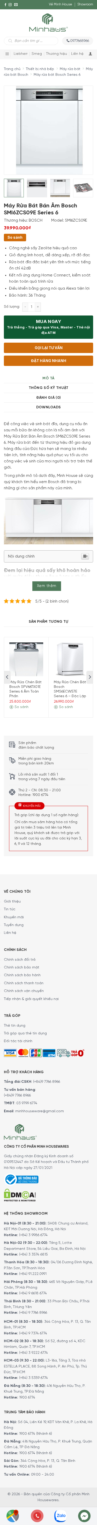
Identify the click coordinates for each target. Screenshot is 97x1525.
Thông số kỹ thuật (49, 388)
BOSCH (35, 221)
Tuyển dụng (14, 925)
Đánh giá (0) (48, 398)
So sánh (15, 237)
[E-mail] (16, 4)
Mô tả (48, 378)
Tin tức (9, 909)
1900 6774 (27, 1398)
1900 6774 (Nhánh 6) (35, 1434)
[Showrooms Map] (12, 1516)
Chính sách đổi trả (19, 960)
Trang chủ (12, 69)
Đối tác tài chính (18, 1041)
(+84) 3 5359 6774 (33, 1378)
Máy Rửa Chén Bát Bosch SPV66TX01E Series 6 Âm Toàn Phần (25, 689)
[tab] (48, 378)
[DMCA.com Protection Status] (20, 1194)
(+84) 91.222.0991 (33, 1274)
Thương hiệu (56, 54)
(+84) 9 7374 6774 (32, 1333)
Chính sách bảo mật (21, 968)
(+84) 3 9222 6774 (33, 1353)
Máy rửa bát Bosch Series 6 (57, 75)
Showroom (85, 4)
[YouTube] (5, 14)
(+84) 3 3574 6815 (33, 1255)
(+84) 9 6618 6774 (33, 1293)
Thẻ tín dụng (14, 1026)
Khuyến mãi (14, 917)
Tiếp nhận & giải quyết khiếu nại (31, 999)
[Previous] (12, 126)
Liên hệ (77, 54)
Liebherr (20, 54)
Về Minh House (60, 4)
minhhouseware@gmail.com (39, 1111)
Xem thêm (46, 586)
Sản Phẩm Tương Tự (49, 622)
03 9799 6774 (26, 1103)
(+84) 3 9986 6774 (33, 1235)
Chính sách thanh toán (23, 983)
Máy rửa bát (70, 69)
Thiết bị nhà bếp (40, 69)
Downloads (48, 407)
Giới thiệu (12, 902)
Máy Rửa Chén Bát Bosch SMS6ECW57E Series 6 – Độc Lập (70, 689)
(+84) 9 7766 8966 (33, 1313)
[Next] (79, 126)
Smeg (37, 54)
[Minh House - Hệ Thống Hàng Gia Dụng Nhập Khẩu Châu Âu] (48, 22)
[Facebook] (5, 4)
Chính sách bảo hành (22, 975)
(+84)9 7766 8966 (46, 1082)
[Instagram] (10, 4)
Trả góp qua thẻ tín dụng (25, 1033)
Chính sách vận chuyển (24, 991)
